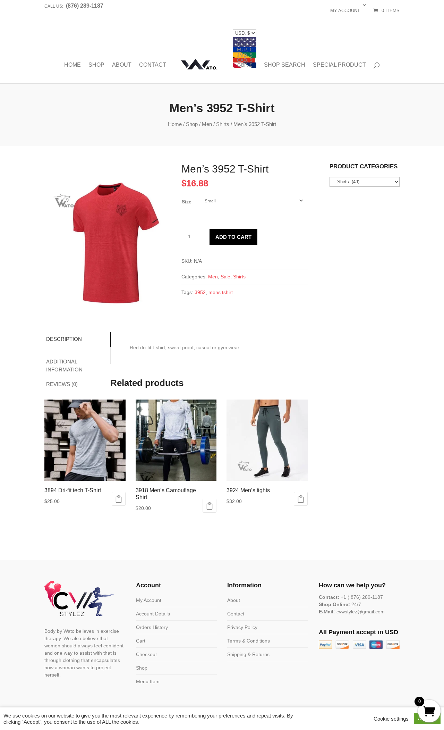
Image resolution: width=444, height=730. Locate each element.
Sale (225, 276)
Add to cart (233, 237)
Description (64, 339)
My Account (148, 600)
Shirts (222, 124)
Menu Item (148, 681)
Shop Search (284, 65)
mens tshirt (220, 292)
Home (72, 65)
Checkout (146, 654)
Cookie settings (391, 719)
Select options (119, 499)
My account (345, 10)
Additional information (64, 365)
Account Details (153, 613)
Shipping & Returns (248, 654)
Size (186, 201)
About (121, 65)
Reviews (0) (62, 384)
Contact (152, 65)
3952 (200, 292)
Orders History (152, 627)
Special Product (339, 65)
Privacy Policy (242, 627)
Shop (96, 65)
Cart (140, 641)
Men (207, 124)
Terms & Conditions (248, 641)
